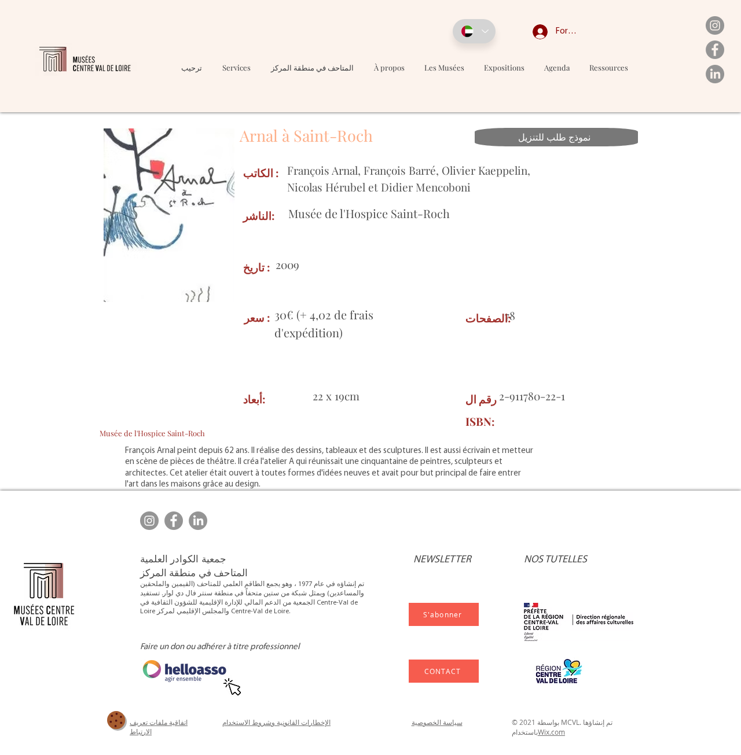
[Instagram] (715, 25)
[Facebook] (715, 49)
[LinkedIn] (715, 74)
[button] (444, 67)
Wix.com (551, 731)
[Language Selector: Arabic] (474, 31)
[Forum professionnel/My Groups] (531, 32)
